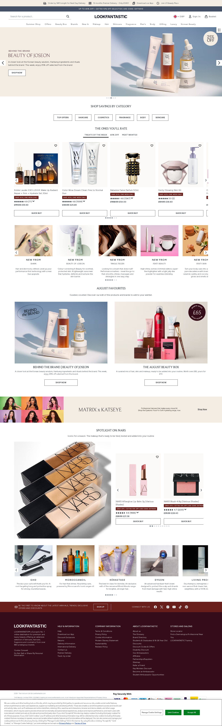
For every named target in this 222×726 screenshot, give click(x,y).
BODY (143, 117)
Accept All (192, 712)
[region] (111, 712)
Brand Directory (140, 637)
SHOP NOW (17, 73)
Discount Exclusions (66, 637)
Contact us (62, 650)
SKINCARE (160, 117)
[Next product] (201, 490)
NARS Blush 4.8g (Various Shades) (181, 501)
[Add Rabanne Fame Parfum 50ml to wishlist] (152, 145)
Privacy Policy (101, 634)
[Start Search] (67, 16)
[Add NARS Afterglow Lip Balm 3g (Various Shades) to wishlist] (157, 457)
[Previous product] (118, 490)
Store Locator (176, 631)
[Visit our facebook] (155, 607)
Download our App (66, 634)
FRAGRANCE (125, 117)
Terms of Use (80, 723)
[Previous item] (16, 180)
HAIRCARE (83, 117)
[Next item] (206, 180)
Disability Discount (141, 650)
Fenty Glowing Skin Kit (169, 190)
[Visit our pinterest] (186, 607)
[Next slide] (219, 63)
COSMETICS (103, 117)
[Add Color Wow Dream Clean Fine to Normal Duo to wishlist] (104, 145)
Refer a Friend (139, 665)
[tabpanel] (111, 180)
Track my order (64, 656)
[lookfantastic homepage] (111, 16)
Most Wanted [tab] (129, 135)
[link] (194, 16)
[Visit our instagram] (168, 607)
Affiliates (136, 656)
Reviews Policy (101, 647)
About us (137, 631)
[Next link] (206, 252)
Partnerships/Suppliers (142, 659)
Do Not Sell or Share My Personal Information (28, 654)
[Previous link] (16, 252)
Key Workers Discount (142, 668)
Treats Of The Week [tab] (96, 135)
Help (60, 631)
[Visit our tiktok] (180, 607)
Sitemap (136, 662)
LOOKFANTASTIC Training (181, 640)
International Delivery (67, 647)
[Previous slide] (3, 63)
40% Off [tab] (114, 135)
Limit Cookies (173, 712)
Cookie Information (103, 637)
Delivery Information (66, 644)
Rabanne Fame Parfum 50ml (124, 190)
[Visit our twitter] (161, 607)
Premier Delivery (65, 653)
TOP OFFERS (63, 117)
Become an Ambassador (143, 671)
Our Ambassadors (141, 653)
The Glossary (138, 634)
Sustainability (101, 644)
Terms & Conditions (103, 631)
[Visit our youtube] (174, 607)
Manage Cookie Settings (152, 712)
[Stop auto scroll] (219, 30)
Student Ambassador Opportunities (148, 675)
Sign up (100, 607)
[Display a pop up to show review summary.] (33, 201)
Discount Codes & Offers (144, 647)
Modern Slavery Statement (106, 640)
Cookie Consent (21, 650)
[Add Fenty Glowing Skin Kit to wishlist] (200, 145)
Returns (61, 640)
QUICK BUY (36, 213)
